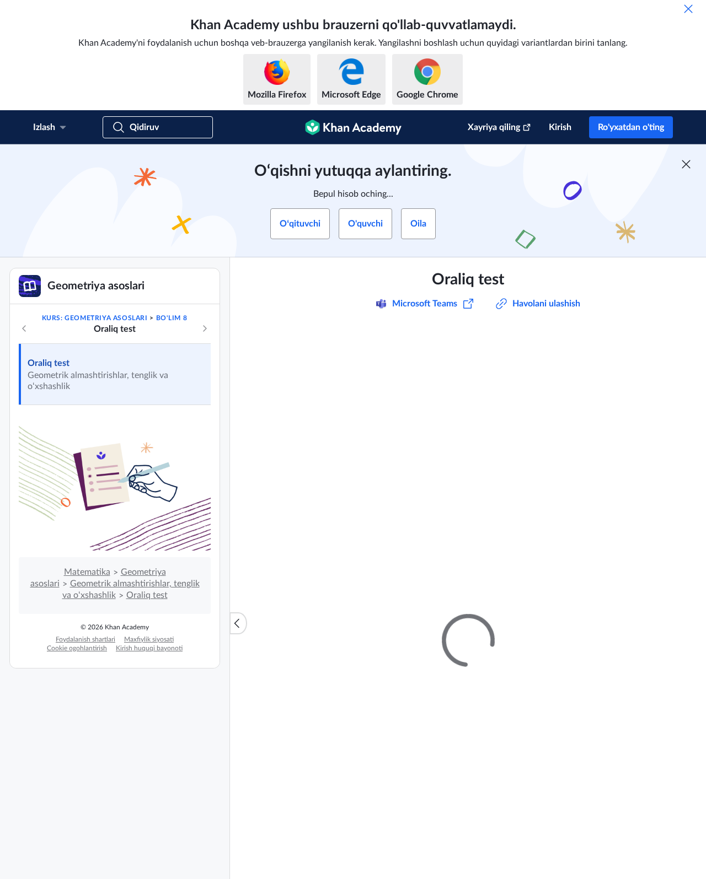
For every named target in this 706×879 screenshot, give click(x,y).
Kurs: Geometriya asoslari (95, 318)
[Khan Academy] (353, 127)
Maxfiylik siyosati (149, 639)
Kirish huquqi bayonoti (149, 648)
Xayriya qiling (494, 127)
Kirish (560, 127)
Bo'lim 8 (172, 318)
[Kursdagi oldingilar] (24, 328)
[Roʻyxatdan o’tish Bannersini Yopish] (686, 164)
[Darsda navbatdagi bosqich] (204, 328)
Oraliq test (48, 363)
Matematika (87, 572)
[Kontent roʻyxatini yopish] (238, 623)
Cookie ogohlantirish (77, 648)
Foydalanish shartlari (85, 639)
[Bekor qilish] (688, 9)
